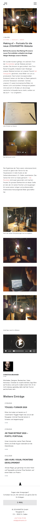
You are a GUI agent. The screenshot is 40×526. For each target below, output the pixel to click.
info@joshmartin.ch (20, 520)
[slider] (18, 351)
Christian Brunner (11, 375)
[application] (20, 343)
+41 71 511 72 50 (20, 518)
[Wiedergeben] (6, 351)
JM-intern (6, 39)
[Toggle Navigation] (35, 3)
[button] (20, 344)
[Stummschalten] (31, 351)
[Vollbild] (34, 351)
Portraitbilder (10, 64)
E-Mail (20, 502)
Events (22, 39)
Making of (15, 39)
